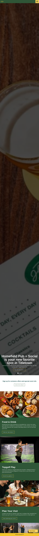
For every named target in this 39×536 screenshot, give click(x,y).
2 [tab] (19, 373)
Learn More (19, 369)
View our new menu (8, 432)
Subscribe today (19, 384)
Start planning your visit (9, 518)
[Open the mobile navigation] (37, 1)
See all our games (7, 476)
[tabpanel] (19, 187)
